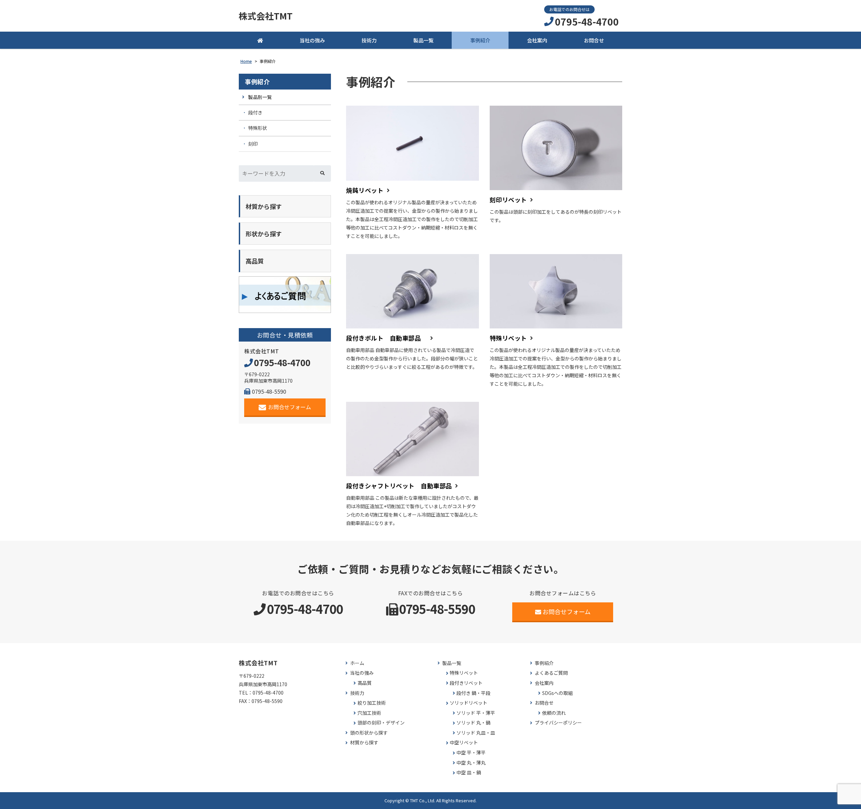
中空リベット (464, 742)
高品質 (365, 683)
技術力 (369, 40)
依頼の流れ (554, 713)
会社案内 (537, 40)
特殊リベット (508, 338)
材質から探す (364, 742)
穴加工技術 (369, 713)
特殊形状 (257, 128)
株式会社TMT (266, 16)
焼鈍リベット (364, 190)
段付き (255, 112)
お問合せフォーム (289, 407)
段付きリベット (466, 683)
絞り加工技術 (372, 703)
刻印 (253, 143)
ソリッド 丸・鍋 (473, 722)
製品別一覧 (260, 97)
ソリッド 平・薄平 (475, 713)
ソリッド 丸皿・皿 (475, 733)
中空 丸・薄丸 (471, 763)
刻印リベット (508, 200)
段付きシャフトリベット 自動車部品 (399, 486)
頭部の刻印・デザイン (381, 722)
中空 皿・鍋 (468, 772)
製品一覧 (423, 40)
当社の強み (312, 40)
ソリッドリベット (468, 703)
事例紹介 (480, 40)
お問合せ (594, 40)
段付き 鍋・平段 (473, 693)
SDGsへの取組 (557, 693)
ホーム (357, 663)
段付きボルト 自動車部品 (386, 338)
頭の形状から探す (369, 733)
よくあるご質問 (551, 673)
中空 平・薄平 (471, 752)
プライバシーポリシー (558, 722)
